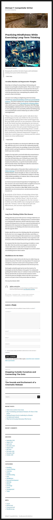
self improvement (22, 295)
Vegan (8, 491)
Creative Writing (11, 469)
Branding (9, 467)
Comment (8, 311)
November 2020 (11, 445)
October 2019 (10, 455)
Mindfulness (31, 294)
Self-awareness (29, 295)
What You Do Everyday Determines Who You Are (19, 419)
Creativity (23, 294)
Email (7, 337)
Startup (8, 483)
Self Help (9, 482)
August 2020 (10, 447)
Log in (8, 503)
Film (8, 476)
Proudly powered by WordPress (25, 516)
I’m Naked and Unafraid (13, 417)
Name (7, 331)
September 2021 (11, 440)
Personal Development (12, 480)
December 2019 (10, 451)
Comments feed (11, 507)
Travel (8, 487)
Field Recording (11, 474)
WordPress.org (10, 509)
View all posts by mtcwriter (29, 289)
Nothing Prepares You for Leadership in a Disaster (20, 415)
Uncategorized (8, 295)
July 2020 (9, 449)
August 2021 (10, 442)
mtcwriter (9, 294)
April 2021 (9, 444)
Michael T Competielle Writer (19, 8)
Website (7, 343)
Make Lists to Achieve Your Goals (15, 410)
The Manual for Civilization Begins (29, 103)
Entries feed (10, 505)
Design (27, 294)
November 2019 (10, 453)
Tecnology (9, 485)
